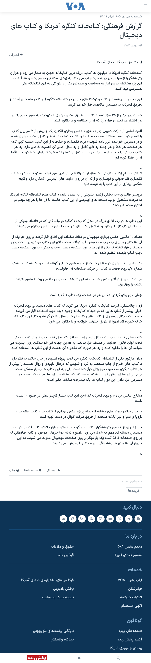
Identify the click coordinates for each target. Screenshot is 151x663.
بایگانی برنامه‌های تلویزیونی (53, 631)
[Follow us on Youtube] (110, 518)
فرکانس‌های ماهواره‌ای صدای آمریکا (47, 580)
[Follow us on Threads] (91, 518)
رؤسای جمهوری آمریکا (126, 648)
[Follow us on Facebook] (138, 518)
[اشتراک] (63, 518)
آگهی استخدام (131, 606)
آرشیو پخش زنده (129, 639)
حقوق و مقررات (62, 546)
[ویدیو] (80, 658)
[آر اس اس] (82, 518)
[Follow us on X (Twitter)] (119, 518)
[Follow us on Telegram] (129, 518)
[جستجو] (118, 658)
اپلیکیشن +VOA (130, 580)
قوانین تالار (65, 555)
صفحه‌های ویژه (130, 631)
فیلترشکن (135, 588)
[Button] (16, 54)
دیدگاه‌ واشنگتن (62, 639)
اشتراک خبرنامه (131, 597)
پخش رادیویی (63, 588)
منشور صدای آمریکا (128, 555)
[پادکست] (72, 518)
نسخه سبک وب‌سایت (58, 597)
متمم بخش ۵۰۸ (129, 546)
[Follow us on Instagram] (100, 518)
